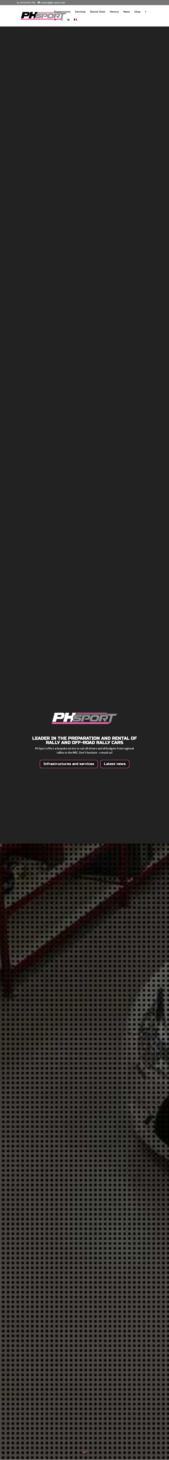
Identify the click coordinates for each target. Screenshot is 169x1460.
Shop (137, 12)
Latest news (115, 764)
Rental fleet (97, 12)
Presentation (62, 12)
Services (80, 12)
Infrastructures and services (68, 764)
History (114, 12)
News (126, 12)
